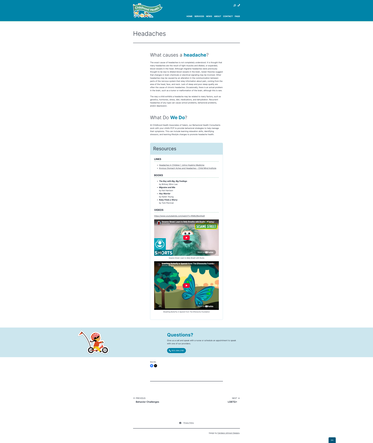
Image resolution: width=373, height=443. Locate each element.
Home (189, 16)
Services (199, 16)
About (217, 16)
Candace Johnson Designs (228, 433)
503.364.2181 (177, 350)
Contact (228, 16)
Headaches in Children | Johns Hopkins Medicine (181, 165)
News (209, 16)
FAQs (237, 16)
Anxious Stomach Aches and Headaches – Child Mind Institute (187, 168)
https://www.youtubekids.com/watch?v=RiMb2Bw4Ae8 (179, 216)
